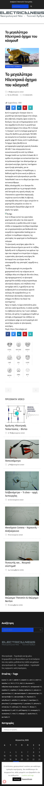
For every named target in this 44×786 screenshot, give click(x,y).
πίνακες (33, 707)
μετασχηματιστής (17, 703)
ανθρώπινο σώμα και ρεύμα (11, 687)
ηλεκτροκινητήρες (35, 693)
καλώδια (16, 700)
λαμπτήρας (33, 700)
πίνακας (25, 707)
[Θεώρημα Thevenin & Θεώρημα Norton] (22, 586)
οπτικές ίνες (6, 707)
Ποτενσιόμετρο (13, 460)
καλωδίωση (6, 700)
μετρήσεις (29, 703)
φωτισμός (6, 717)
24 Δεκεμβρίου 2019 (16, 570)
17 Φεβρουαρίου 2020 (16, 433)
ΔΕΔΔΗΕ (25, 680)
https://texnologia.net (18, 329)
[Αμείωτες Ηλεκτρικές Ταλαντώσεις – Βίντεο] (22, 414)
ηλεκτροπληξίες (20, 697)
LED (11, 680)
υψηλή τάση (32, 713)
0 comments (27, 95)
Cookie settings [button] (28, 775)
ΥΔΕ (22, 683)
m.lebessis (14, 95)
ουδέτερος (16, 707)
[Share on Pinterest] (25, 109)
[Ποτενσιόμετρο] (22, 449)
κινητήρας (24, 700)
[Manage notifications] (4, 781)
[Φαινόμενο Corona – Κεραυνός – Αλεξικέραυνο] (22, 516)
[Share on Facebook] (8, 109)
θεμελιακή (31, 697)
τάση (15, 713)
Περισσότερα (27, 779)
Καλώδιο (6, 683)
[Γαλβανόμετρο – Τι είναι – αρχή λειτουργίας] (22, 481)
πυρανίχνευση (7, 710)
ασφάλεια (6, 690)
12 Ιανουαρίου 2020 (15, 500)
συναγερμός (35, 710)
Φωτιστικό (30, 683)
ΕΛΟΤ (38, 680)
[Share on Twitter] (13, 109)
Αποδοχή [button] (17, 779)
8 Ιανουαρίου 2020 (15, 535)
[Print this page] (30, 109)
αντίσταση (25, 687)
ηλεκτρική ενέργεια (21, 693)
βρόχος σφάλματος (26, 690)
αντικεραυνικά (36, 687)
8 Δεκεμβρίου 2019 (15, 605)
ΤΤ (17, 683)
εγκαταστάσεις (8, 693)
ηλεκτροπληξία (7, 697)
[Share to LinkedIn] (19, 109)
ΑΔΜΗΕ (17, 680)
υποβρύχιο (23, 713)
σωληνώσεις (6, 713)
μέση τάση (6, 703)
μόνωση (37, 703)
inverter (5, 680)
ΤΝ (12, 683)
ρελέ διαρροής (24, 710)
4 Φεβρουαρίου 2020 (16, 465)
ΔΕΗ (32, 680)
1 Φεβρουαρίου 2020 (15, 92)
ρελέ (15, 710)
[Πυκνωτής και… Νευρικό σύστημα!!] (22, 551)
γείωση (37, 690)
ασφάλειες (14, 690)
